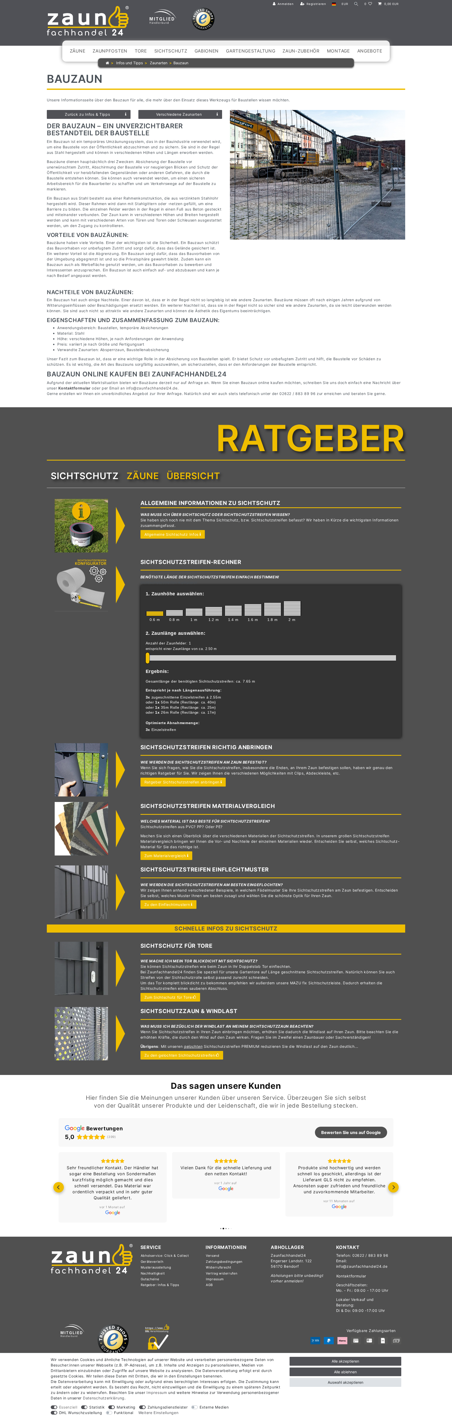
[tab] (85, 476)
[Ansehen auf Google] (112, 1212)
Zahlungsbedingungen (224, 1262)
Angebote (369, 51)
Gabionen (207, 51)
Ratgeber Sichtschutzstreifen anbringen (182, 782)
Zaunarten (158, 63)
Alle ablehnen (345, 1372)
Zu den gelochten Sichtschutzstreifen (179, 1055)
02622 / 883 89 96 (370, 1255)
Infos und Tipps (129, 63)
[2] (292, 608)
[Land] (334, 4)
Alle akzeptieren (345, 1361)
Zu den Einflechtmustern (167, 904)
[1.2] (214, 611)
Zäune (78, 51)
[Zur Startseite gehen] (107, 63)
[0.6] (155, 613)
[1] (194, 612)
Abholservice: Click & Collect (165, 1256)
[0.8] (174, 613)
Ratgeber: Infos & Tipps (160, 1285)
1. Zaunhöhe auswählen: (175, 593)
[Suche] (356, 4)
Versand (212, 1256)
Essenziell (68, 1407)
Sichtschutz (170, 51)
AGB (209, 1285)
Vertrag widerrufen (222, 1273)
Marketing (126, 1407)
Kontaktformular (351, 1276)
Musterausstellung (156, 1267)
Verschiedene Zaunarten (179, 114)
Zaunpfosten (110, 51)
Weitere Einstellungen (158, 1412)
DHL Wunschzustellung (80, 1412)
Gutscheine (150, 1279)
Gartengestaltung (250, 51)
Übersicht (193, 475)
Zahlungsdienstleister (168, 1407)
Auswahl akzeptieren (345, 1382)
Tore (141, 51)
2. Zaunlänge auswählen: (176, 633)
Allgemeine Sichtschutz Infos (171, 534)
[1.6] (253, 610)
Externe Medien (214, 1407)
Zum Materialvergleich (165, 855)
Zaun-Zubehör (300, 51)
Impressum (215, 1279)
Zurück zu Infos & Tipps (87, 114)
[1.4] (233, 611)
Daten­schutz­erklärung (104, 1398)
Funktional (123, 1412)
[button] (58, 1187)
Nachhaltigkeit (153, 1273)
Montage (338, 51)
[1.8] (272, 609)
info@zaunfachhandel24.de (152, 388)
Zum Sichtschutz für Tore (168, 997)
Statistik (97, 1407)
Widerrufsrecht (218, 1267)
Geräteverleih (152, 1262)
